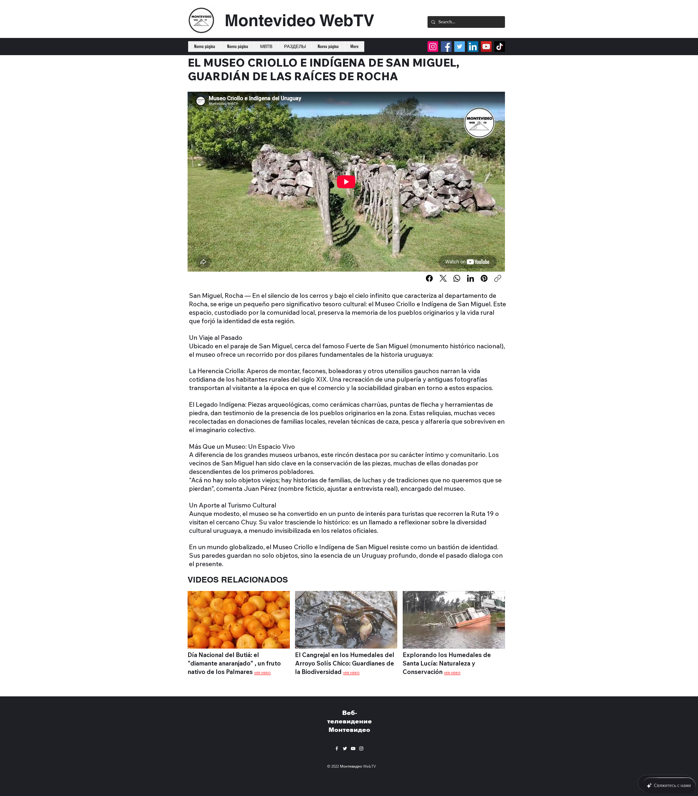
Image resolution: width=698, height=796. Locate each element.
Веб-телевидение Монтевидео (349, 721)
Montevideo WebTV (299, 20)
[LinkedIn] (470, 278)
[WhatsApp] (456, 278)
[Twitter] (459, 46)
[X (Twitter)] (443, 278)
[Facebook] (429, 278)
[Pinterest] (484, 278)
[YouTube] (486, 46)
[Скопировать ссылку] (497, 278)
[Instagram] (433, 46)
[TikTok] (499, 46)
